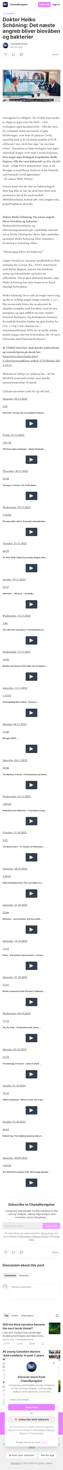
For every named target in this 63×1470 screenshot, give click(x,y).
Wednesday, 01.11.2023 (17, 797)
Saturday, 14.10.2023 (15, 941)
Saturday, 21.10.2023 (15, 905)
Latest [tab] (14, 1315)
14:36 (6, 660)
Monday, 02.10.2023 (14, 1050)
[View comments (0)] (13, 54)
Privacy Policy (36, 1433)
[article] (31, 1334)
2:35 (5, 406)
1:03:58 (7, 1166)
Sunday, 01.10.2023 (14, 1086)
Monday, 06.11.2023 (14, 724)
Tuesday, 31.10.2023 (15, 833)
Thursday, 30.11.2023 (15, 471)
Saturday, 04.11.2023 (15, 760)
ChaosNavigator (18, 44)
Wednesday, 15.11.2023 (17, 616)
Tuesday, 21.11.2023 (15, 543)
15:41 (6, 985)
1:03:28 (7, 804)
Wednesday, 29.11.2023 (17, 507)
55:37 (6, 587)
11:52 (6, 949)
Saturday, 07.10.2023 (15, 977)
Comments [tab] (10, 1275)
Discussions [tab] (27, 1315)
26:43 (6, 1129)
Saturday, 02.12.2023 (15, 399)
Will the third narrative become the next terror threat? (24, 1326)
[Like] (6, 54)
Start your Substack (23, 1455)
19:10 (6, 1093)
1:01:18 (7, 443)
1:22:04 (7, 515)
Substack (15, 1463)
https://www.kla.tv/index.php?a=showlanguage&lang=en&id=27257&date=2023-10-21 (31, 360)
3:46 (5, 623)
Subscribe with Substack (34, 1419)
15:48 (6, 479)
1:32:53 (7, 696)
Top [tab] (6, 1315)
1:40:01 (7, 876)
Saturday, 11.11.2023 (15, 688)
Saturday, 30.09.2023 (15, 1158)
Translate (10, 13)
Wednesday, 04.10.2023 (17, 1013)
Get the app (47, 1455)
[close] (53, 1363)
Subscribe (44, 4)
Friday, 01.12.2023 (13, 435)
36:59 (6, 551)
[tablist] (17, 1275)
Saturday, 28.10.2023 (15, 869)
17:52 (6, 1021)
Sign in (56, 4)
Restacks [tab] (24, 1275)
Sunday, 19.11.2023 (14, 580)
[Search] (57, 1315)
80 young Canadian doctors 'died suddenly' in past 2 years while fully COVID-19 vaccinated (23, 1355)
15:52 (6, 1057)
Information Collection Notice (34, 1236)
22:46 (6, 913)
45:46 (6, 768)
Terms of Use (47, 1233)
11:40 (6, 732)
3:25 (5, 840)
